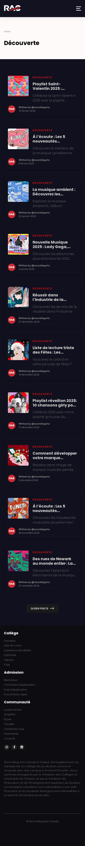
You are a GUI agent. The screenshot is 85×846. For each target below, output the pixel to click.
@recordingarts (40, 107)
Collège (11, 633)
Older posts (39, 608)
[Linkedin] (22, 747)
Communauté (17, 702)
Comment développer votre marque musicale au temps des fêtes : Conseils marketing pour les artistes (55, 455)
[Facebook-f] (14, 747)
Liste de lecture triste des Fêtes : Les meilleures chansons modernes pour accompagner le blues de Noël (53, 350)
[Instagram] (6, 747)
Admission (14, 672)
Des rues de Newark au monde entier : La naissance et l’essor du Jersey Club (53, 561)
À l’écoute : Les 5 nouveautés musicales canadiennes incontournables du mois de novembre (52, 508)
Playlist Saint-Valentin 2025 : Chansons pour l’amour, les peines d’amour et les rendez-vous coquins (54, 86)
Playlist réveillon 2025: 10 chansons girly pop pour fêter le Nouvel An (55, 402)
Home (7, 31)
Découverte (42, 77)
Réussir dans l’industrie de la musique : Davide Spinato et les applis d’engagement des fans (53, 297)
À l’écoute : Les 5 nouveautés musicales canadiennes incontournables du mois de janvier (52, 138)
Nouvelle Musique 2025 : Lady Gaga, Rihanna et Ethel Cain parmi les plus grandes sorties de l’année (54, 244)
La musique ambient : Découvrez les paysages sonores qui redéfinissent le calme (55, 191)
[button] (78, 8)
